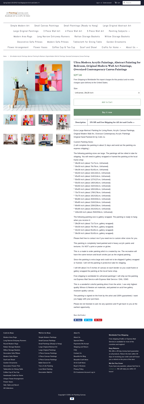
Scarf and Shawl (88, 47)
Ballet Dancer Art (45, 363)
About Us (131, 47)
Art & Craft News (80, 363)
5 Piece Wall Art (95, 31)
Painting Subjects (118, 31)
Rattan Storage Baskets (87, 36)
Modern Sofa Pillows (58, 41)
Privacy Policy (78, 369)
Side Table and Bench (11, 385)
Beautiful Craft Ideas (81, 359)
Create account (107, 3)
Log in (98, 3)
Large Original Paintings (26, 31)
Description (80, 122)
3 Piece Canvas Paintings (48, 353)
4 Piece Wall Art (73, 31)
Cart (119, 3)
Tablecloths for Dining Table (13, 369)
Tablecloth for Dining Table (87, 41)
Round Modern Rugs (10, 344)
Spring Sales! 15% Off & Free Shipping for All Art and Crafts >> (21, 3)
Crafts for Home (111, 47)
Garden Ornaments (116, 41)
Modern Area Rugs (23, 36)
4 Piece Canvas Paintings (48, 356)
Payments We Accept (81, 344)
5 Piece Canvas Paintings (48, 359)
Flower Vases (41, 47)
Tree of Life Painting (46, 366)
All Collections (8, 388)
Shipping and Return (81, 347)
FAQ (75, 350)
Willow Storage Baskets (117, 36)
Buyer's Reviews (79, 366)
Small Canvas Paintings (46, 25)
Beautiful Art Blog (80, 356)
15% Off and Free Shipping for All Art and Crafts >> (112, 122)
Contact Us (78, 353)
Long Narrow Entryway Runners (53, 36)
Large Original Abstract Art (117, 25)
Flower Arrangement (18, 47)
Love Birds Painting (45, 369)
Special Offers (79, 340)
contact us (112, 369)
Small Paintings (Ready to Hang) (81, 25)
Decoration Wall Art (45, 372)
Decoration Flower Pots (11, 366)
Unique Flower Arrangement (13, 379)
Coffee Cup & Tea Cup (63, 47)
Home (5, 56)
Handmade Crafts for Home (13, 375)
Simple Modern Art (20, 25)
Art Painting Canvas (78, 395)
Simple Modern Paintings (47, 337)
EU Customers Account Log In (84, 372)
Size (75, 88)
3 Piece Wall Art (52, 31)
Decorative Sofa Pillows (30, 41)
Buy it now (107, 112)
